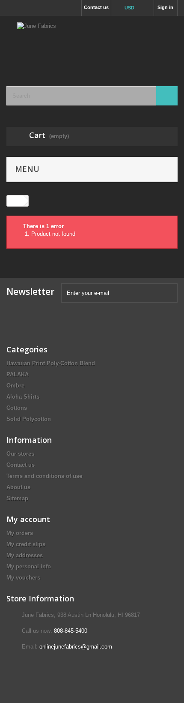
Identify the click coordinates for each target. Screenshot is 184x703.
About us (18, 487)
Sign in (165, 7)
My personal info (28, 566)
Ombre (15, 385)
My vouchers (23, 577)
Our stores (20, 454)
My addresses (24, 555)
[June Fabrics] (92, 43)
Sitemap (17, 498)
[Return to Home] (15, 200)
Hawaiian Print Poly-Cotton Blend (50, 363)
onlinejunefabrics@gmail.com (75, 646)
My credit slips (25, 544)
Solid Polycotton (28, 419)
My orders (19, 533)
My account (28, 519)
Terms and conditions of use (44, 476)
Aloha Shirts (22, 397)
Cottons (16, 408)
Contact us (96, 7)
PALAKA (17, 374)
